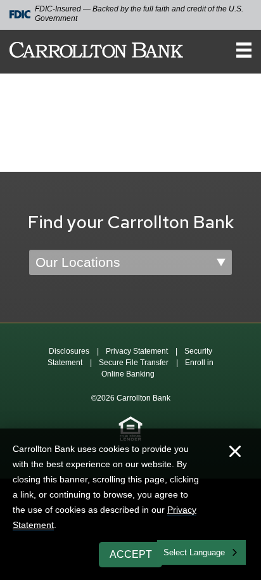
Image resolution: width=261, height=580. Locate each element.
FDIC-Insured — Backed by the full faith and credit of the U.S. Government (139, 13)
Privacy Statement (137, 351)
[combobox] (201, 552)
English (177, 551)
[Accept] (235, 453)
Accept (131, 554)
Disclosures (69, 351)
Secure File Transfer (134, 362)
